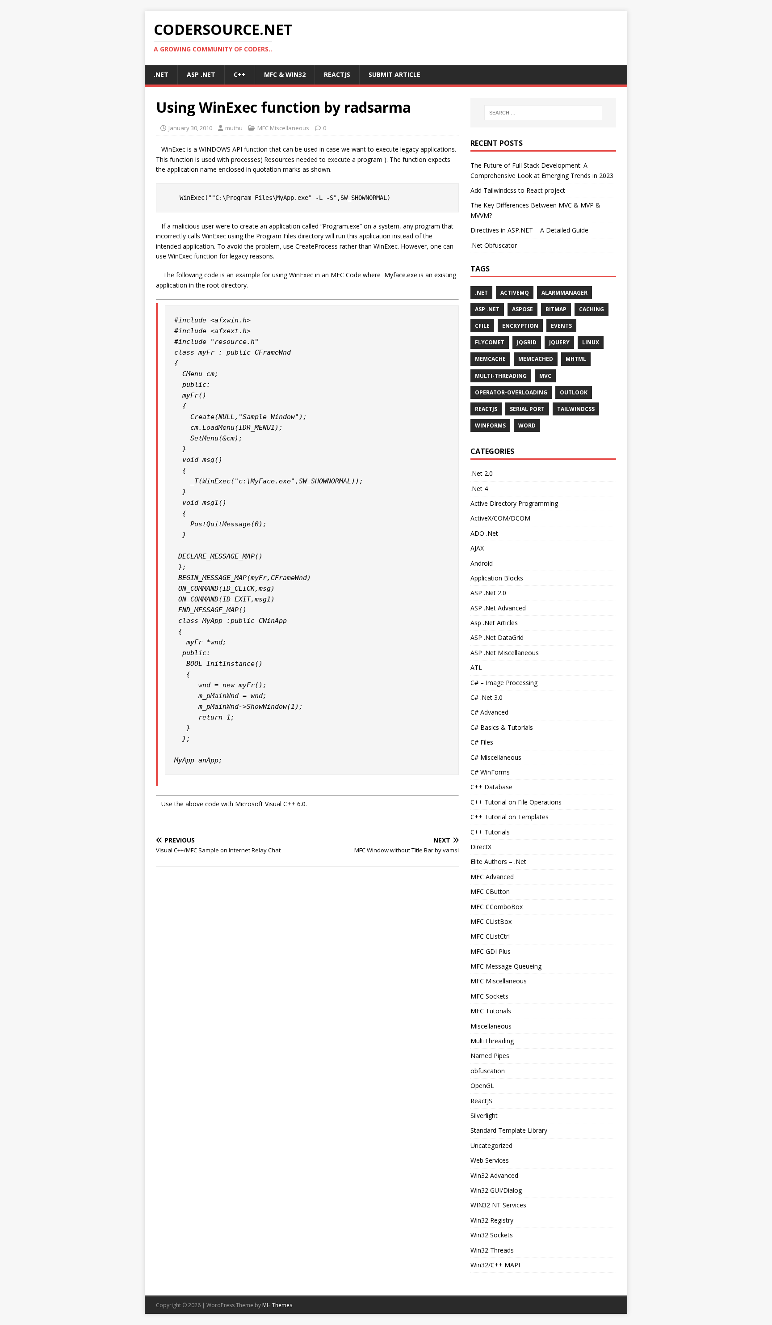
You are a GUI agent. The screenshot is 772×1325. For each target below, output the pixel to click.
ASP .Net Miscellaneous (504, 652)
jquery (559, 342)
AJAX (477, 548)
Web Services (489, 1160)
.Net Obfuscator (493, 245)
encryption (520, 326)
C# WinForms (490, 772)
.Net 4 (479, 488)
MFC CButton (490, 891)
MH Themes (277, 1305)
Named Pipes (489, 1055)
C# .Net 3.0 (486, 697)
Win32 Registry (491, 1220)
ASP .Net (487, 309)
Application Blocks (496, 578)
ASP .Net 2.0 (488, 592)
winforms (490, 425)
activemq (514, 292)
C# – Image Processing (503, 682)
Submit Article (394, 74)
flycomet (489, 342)
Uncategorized (491, 1145)
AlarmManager (564, 292)
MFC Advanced (492, 876)
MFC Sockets (489, 996)
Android (481, 563)
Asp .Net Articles (494, 622)
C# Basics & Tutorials (501, 727)
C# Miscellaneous (495, 757)
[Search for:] (543, 112)
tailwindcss (576, 409)
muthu (234, 128)
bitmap (555, 309)
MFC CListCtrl (490, 936)
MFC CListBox (491, 921)
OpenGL (482, 1085)
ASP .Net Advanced (498, 608)
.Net (161, 74)
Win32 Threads (492, 1250)
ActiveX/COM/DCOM (500, 518)
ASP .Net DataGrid (497, 637)
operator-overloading (511, 392)
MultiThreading (492, 1041)
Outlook (573, 392)
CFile (482, 326)
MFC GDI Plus (490, 951)
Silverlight (484, 1115)
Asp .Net (201, 74)
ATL (476, 667)
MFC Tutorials (490, 1011)
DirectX (480, 846)
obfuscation (487, 1071)
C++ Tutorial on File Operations (516, 802)
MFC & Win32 (285, 74)
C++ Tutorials (490, 832)
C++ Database (491, 787)
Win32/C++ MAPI (495, 1265)
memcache (490, 359)
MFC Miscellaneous (283, 128)
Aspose (522, 309)
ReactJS (337, 74)
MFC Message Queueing (505, 966)
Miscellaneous (491, 1026)
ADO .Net (484, 533)
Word (527, 425)
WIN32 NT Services (498, 1205)
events (561, 326)
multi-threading (501, 376)
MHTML (576, 359)
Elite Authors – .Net (498, 861)
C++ (240, 74)
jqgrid (527, 342)
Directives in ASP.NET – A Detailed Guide (529, 230)
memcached (535, 359)
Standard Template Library (508, 1130)
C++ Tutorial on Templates (509, 817)
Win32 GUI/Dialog (496, 1190)
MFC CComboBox (496, 906)
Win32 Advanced (494, 1175)
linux (590, 342)
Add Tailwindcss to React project (517, 190)
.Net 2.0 (481, 473)
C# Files (481, 742)
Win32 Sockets (491, 1235)
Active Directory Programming (514, 503)
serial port (527, 409)
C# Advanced (489, 712)
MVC (545, 376)
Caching (591, 309)
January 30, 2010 (190, 128)
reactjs (486, 409)
